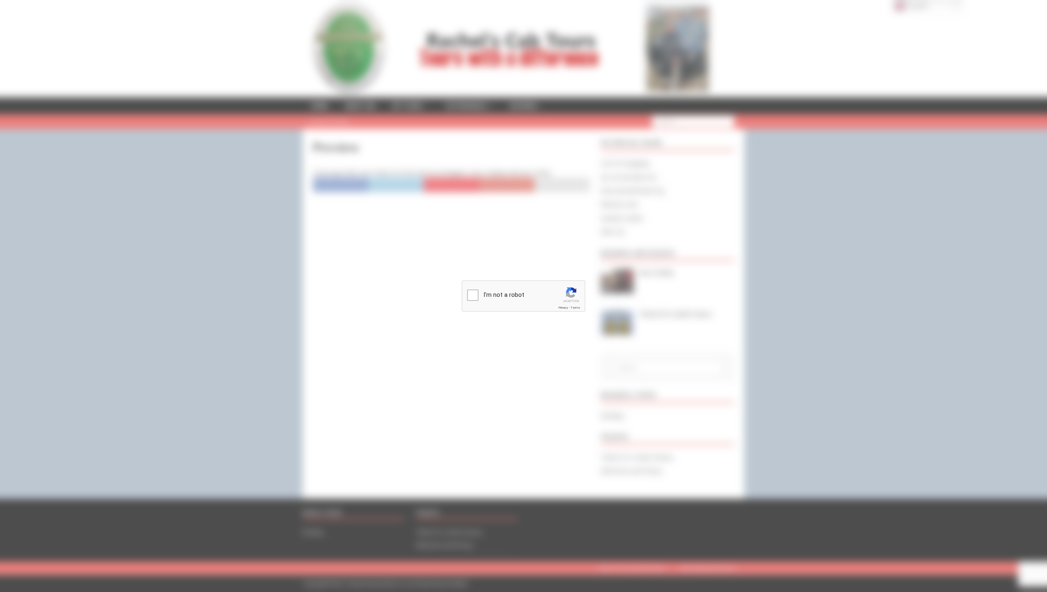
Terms (575, 307)
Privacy (563, 307)
